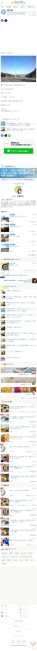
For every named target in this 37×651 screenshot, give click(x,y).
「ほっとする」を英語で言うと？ (15, 351)
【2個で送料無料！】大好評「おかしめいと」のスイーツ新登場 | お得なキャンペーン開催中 (21, 309)
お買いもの (25, 616)
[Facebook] (2, 21)
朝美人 (6, 612)
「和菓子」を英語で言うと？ (14, 290)
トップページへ (18, 621)
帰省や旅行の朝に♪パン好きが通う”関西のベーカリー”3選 (21, 346)
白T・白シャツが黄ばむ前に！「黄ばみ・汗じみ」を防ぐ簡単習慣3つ (21, 297)
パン (21, 560)
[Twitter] (5, 21)
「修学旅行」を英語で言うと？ (14, 327)
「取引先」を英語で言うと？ (14, 357)
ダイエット (5, 556)
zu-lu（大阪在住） (32, 14)
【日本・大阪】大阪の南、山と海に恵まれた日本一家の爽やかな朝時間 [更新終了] (16, 14)
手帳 (26, 560)
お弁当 (17, 553)
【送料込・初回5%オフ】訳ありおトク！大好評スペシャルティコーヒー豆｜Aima (20, 316)
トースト (15, 560)
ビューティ (25, 612)
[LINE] (9, 136)
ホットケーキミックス (26, 556)
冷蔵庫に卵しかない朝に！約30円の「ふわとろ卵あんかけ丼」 (20, 303)
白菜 (3, 560)
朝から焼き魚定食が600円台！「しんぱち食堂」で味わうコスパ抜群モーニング (21, 322)
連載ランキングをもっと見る (28, 397)
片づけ (4, 563)
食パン (31, 553)
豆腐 (8, 560)
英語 (11, 553)
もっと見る (32, 255)
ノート (32, 560)
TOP (6, 605)
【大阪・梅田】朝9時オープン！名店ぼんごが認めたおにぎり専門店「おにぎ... (21, 334)
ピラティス (14, 556)
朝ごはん (4, 553)
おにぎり (23, 553)
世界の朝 (7, 616)
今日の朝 (25, 605)
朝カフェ (25, 609)
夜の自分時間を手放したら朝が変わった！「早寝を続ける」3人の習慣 (21, 340)
